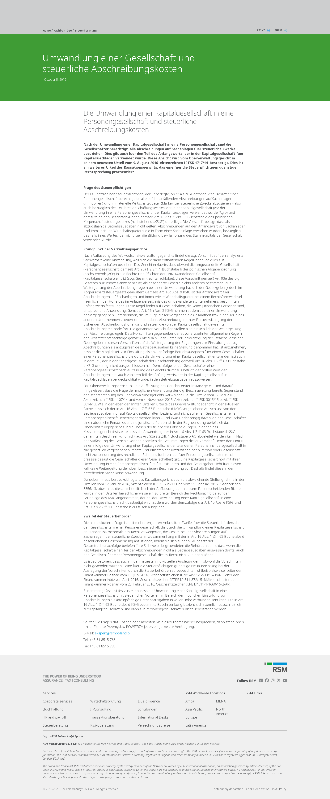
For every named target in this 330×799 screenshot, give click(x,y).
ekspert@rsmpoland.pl (113, 633)
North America (222, 711)
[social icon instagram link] (272, 680)
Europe (191, 717)
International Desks (153, 717)
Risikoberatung (102, 725)
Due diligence (149, 701)
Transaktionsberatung (107, 717)
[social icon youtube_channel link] (284, 680)
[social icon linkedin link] (260, 680)
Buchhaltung (53, 709)
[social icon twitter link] (278, 680)
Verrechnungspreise (154, 725)
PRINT (261, 30)
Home (47, 30)
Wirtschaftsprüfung (105, 701)
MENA (221, 701)
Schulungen (147, 709)
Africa (189, 701)
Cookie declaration (257, 789)
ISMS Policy (279, 789)
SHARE (278, 30)
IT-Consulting (100, 709)
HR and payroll (54, 717)
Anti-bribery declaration (228, 789)
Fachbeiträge (63, 30)
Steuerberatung (86, 30)
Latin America (195, 725)
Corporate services (57, 701)
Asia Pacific (194, 709)
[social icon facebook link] (266, 680)
